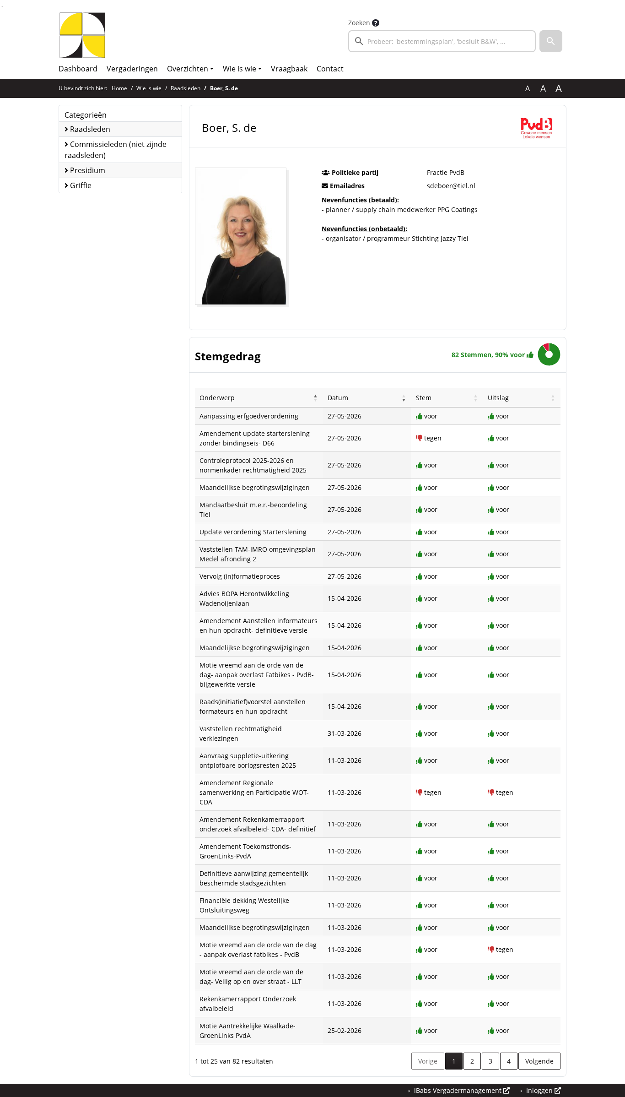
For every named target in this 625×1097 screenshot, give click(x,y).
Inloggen (539, 1090)
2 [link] (472, 1061)
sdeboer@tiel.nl (451, 185)
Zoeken (359, 22)
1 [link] (454, 1061)
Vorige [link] (427, 1061)
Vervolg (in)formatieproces (239, 576)
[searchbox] (442, 41)
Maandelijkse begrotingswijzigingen (254, 487)
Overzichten (187, 69)
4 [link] (509, 1061)
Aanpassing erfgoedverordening (248, 416)
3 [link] (490, 1061)
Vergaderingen (132, 69)
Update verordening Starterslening (253, 531)
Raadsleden (185, 88)
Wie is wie (239, 69)
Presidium (86, 170)
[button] (550, 41)
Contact (330, 69)
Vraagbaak (289, 69)
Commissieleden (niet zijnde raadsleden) (116, 149)
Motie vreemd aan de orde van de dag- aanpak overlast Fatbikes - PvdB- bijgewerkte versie (256, 675)
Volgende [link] (539, 1061)
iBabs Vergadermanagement (457, 1090)
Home (119, 88)
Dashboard (78, 69)
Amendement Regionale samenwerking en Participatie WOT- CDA (254, 792)
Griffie (80, 185)
